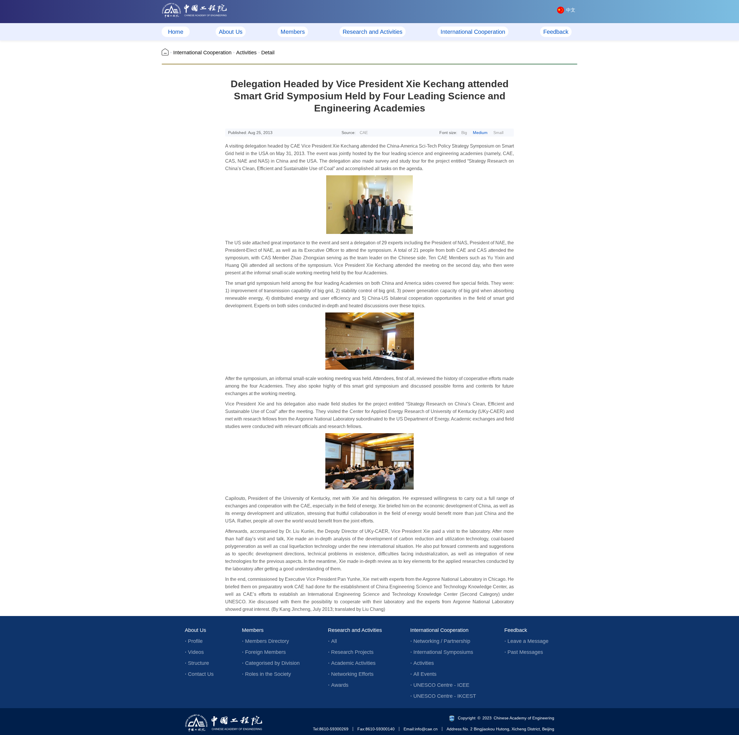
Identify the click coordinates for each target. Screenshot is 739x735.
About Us (230, 32)
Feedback (555, 32)
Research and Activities (372, 32)
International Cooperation (473, 32)
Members (293, 32)
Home (175, 32)
